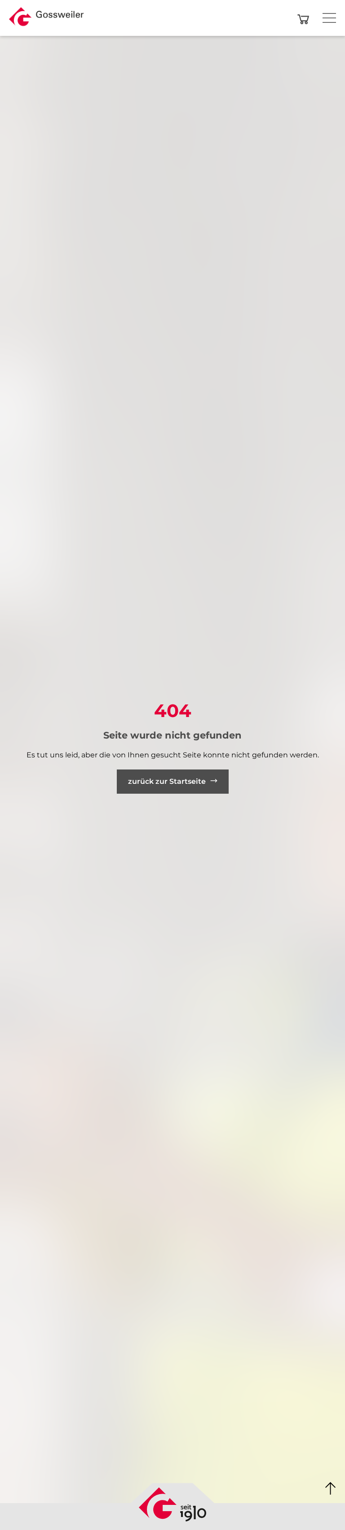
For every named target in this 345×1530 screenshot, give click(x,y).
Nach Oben (330, 1488)
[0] (303, 19)
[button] (46, 19)
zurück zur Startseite (167, 781)
